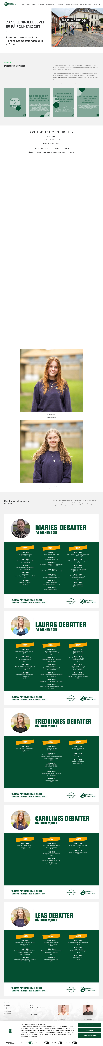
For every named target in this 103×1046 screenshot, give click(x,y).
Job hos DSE (33, 1014)
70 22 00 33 (7, 1005)
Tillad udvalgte (89, 1030)
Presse (32, 1010)
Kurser (34, 4)
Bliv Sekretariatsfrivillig (72, 4)
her (59, 77)
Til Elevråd (41, 4)
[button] (99, 4)
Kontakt (32, 1005)
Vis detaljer (83, 1043)
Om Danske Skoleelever (36, 1008)
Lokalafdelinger (50, 4)
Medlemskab (60, 4)
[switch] (46, 1043)
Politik (95, 4)
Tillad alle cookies (90, 1025)
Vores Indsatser (26, 4)
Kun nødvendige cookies (90, 1035)
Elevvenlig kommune (85, 4)
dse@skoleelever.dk (9, 1008)
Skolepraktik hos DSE (36, 1012)
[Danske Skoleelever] (10, 4)
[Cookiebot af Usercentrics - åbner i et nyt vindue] (10, 1043)
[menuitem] (25, 4)
